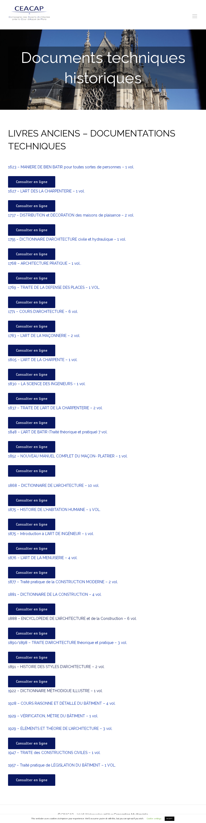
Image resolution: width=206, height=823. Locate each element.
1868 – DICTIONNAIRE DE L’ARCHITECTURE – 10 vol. (53, 485)
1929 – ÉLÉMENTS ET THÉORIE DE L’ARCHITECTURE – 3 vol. (60, 728)
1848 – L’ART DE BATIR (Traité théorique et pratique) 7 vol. (58, 432)
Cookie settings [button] (154, 818)
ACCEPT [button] (169, 819)
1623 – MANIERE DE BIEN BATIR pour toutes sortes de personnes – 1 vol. (71, 167)
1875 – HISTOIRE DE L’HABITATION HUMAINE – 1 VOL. (54, 509)
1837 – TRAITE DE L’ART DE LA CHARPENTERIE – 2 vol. (55, 408)
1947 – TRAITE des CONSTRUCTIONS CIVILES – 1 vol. (54, 752)
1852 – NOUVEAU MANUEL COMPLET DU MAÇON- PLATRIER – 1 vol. (68, 456)
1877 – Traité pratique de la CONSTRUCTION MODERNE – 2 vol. (63, 582)
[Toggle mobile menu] (195, 16)
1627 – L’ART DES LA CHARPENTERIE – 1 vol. (46, 191)
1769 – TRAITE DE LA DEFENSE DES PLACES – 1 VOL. (54, 287)
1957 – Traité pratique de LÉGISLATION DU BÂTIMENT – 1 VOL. (62, 765)
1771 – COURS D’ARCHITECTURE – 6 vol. (43, 311)
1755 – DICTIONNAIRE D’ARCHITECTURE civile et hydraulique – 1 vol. (67, 239)
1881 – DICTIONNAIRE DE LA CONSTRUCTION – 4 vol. (55, 594)
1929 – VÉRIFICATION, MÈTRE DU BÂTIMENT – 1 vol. (53, 716)
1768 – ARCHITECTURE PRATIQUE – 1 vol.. (44, 263)
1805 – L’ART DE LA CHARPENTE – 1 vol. (43, 360)
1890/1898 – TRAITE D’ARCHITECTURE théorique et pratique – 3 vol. (67, 642)
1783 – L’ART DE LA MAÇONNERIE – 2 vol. (44, 335)
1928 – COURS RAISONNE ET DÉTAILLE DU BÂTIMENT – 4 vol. (62, 703)
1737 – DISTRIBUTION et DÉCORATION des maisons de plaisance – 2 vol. (71, 215)
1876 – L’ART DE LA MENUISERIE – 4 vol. (43, 558)
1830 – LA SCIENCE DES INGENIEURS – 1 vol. (47, 384)
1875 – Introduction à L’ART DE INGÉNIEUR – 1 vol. (51, 534)
